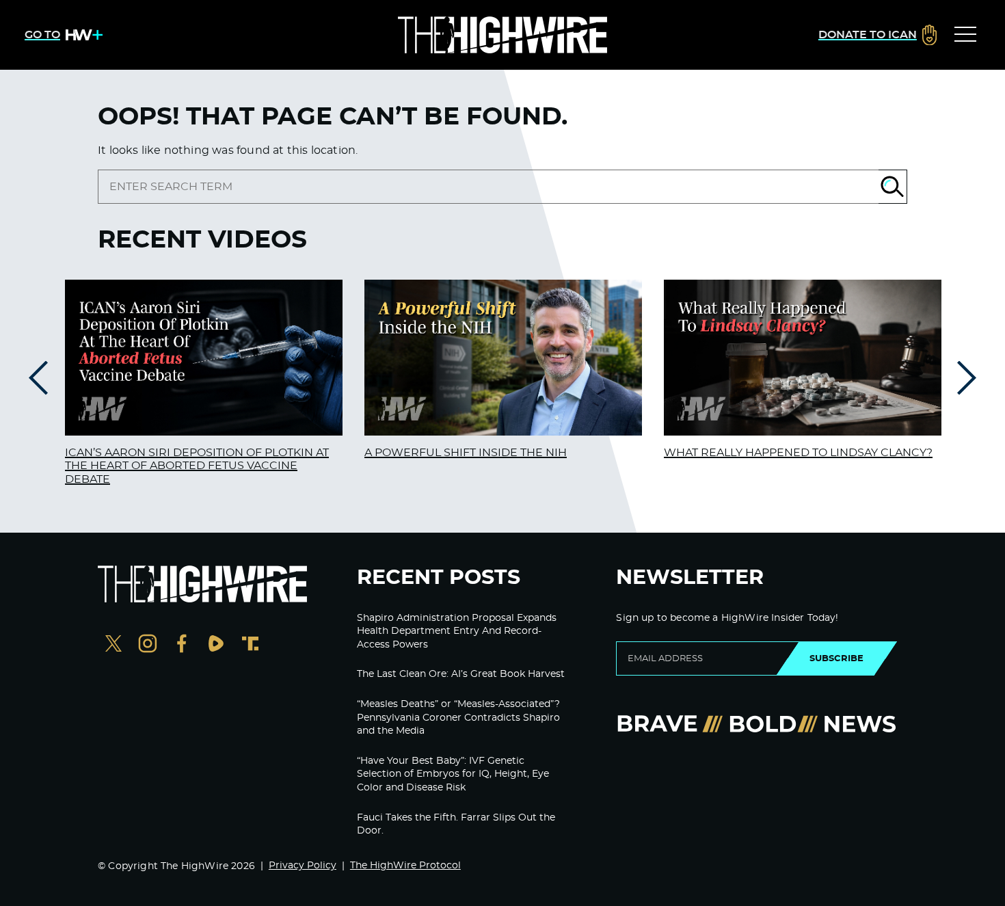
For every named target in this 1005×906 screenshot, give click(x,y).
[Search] (893, 187)
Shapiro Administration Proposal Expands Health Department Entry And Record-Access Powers (457, 631)
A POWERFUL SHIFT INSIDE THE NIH (465, 452)
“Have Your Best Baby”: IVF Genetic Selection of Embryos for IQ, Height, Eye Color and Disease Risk (453, 774)
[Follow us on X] (113, 645)
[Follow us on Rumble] (216, 645)
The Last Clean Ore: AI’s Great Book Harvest (461, 674)
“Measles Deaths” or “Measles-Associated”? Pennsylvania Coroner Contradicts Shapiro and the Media (458, 718)
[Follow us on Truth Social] (250, 645)
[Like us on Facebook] (182, 645)
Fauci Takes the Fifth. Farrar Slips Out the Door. (456, 824)
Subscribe (836, 658)
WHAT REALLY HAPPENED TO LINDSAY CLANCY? (798, 452)
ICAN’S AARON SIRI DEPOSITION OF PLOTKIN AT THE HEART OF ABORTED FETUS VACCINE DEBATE (197, 465)
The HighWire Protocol (405, 865)
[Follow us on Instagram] (147, 645)
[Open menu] (965, 35)
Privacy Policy (302, 865)
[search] (488, 187)
